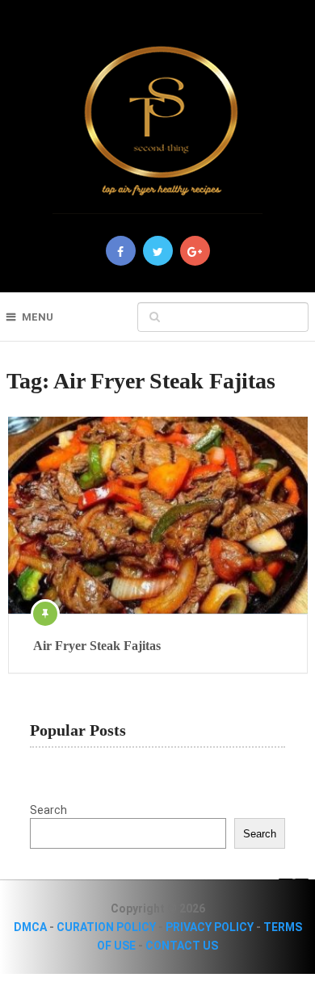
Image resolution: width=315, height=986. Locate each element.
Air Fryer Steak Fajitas (97, 645)
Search (48, 809)
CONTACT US (181, 945)
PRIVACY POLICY (210, 927)
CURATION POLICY (106, 927)
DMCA (30, 927)
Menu (37, 317)
